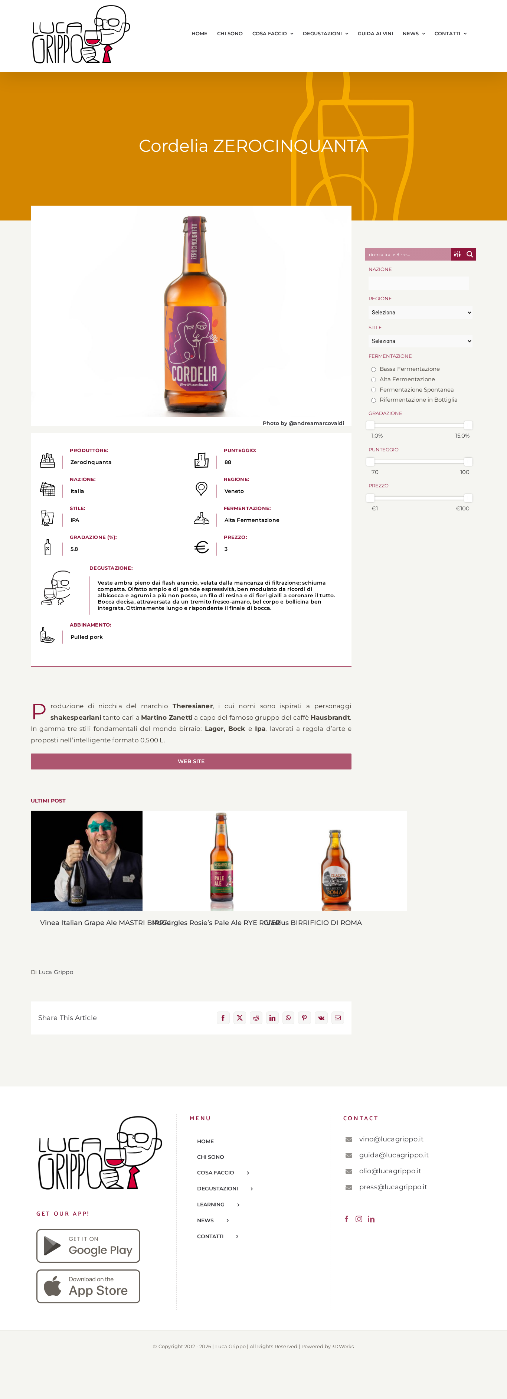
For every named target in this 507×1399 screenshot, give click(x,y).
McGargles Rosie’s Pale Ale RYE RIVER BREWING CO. (219, 861)
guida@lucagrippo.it (394, 1155)
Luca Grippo (56, 971)
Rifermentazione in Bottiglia (418, 399)
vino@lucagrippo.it (391, 1139)
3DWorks (343, 1346)
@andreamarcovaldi (316, 423)
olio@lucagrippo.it (390, 1171)
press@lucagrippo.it (393, 1187)
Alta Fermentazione (406, 379)
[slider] (370, 425)
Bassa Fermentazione (409, 368)
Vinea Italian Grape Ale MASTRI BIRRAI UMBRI (107, 861)
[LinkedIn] (371, 1219)
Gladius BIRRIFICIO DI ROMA (331, 861)
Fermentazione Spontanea (416, 389)
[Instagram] (359, 1219)
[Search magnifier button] (470, 254)
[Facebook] (346, 1219)
